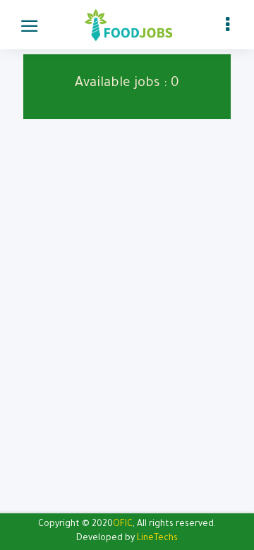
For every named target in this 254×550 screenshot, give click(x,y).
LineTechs (157, 539)
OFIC (123, 525)
